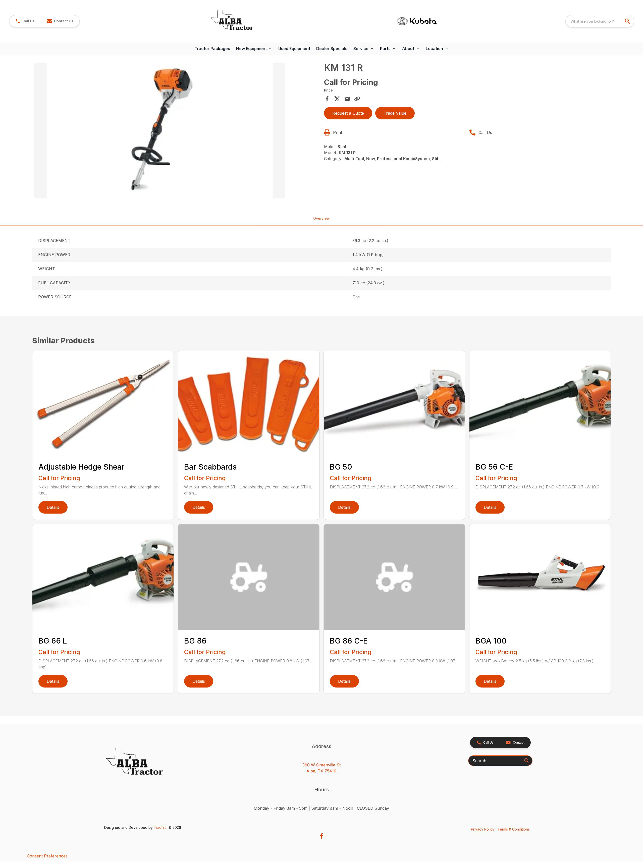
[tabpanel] (176, 131)
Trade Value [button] (395, 113)
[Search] (526, 760)
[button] (25, 21)
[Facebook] (321, 836)
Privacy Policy (482, 829)
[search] (628, 21)
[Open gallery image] (159, 130)
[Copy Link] (357, 99)
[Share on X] (337, 99)
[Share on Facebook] (327, 99)
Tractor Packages (212, 48)
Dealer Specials (331, 48)
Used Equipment (294, 48)
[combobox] (600, 21)
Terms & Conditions (514, 829)
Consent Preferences (47, 855)
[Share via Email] (347, 99)
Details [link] (53, 507)
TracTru (160, 827)
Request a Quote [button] (348, 113)
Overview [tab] (321, 218)
